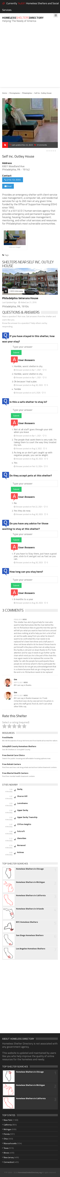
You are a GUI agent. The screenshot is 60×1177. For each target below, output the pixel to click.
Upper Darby (22, 810)
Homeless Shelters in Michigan (30, 882)
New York (8, 1119)
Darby (19, 789)
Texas (6, 1148)
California (8, 1124)
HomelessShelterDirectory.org (30, 1172)
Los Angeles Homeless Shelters (30, 948)
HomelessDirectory (23, 17)
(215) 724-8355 (13, 179)
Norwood (21, 845)
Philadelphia (27, 93)
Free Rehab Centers (11, 764)
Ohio (6, 1138)
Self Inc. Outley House (43, 93)
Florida (7, 1133)
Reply (25, 619)
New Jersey (9, 1157)
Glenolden (21, 838)
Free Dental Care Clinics (13, 755)
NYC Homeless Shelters (27, 922)
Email (9, 186)
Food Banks (7, 737)
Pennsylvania (14, 93)
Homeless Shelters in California (31, 895)
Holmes (20, 852)
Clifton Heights (24, 824)
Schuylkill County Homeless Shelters (19, 746)
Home (4, 93)
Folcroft (21, 831)
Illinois (6, 1152)
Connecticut (9, 1162)
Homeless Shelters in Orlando (30, 908)
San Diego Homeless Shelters (29, 935)
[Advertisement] (30, 57)
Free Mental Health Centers (15, 773)
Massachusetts (10, 1143)
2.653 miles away (16, 291)
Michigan (7, 1129)
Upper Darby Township (27, 817)
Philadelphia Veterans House (20, 298)
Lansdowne (22, 803)
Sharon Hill (22, 796)
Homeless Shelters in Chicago (30, 868)
